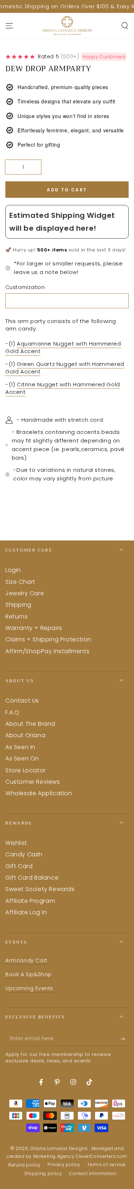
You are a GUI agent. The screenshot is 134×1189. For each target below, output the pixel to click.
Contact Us (22, 700)
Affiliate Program (30, 901)
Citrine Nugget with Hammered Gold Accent (62, 388)
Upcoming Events (29, 988)
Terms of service (106, 1165)
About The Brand (30, 724)
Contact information (92, 1173)
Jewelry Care (24, 593)
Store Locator (25, 770)
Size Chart (20, 582)
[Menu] (9, 26)
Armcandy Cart (26, 960)
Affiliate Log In (26, 912)
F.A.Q (12, 712)
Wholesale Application (38, 793)
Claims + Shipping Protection (48, 639)
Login (13, 570)
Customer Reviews (32, 782)
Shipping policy (43, 1173)
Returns (16, 616)
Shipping (18, 605)
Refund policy (24, 1165)
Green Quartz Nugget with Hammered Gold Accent (64, 367)
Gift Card (19, 866)
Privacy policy (64, 1165)
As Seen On (22, 758)
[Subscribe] (124, 1039)
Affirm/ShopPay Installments (47, 651)
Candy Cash (24, 854)
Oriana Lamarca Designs (59, 1148)
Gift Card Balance (32, 878)
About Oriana (25, 735)
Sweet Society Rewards (40, 889)
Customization (25, 287)
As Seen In (20, 747)
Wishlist (16, 843)
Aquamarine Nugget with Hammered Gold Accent (63, 347)
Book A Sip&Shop (28, 974)
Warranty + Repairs (33, 628)
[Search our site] (124, 26)
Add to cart (67, 190)
